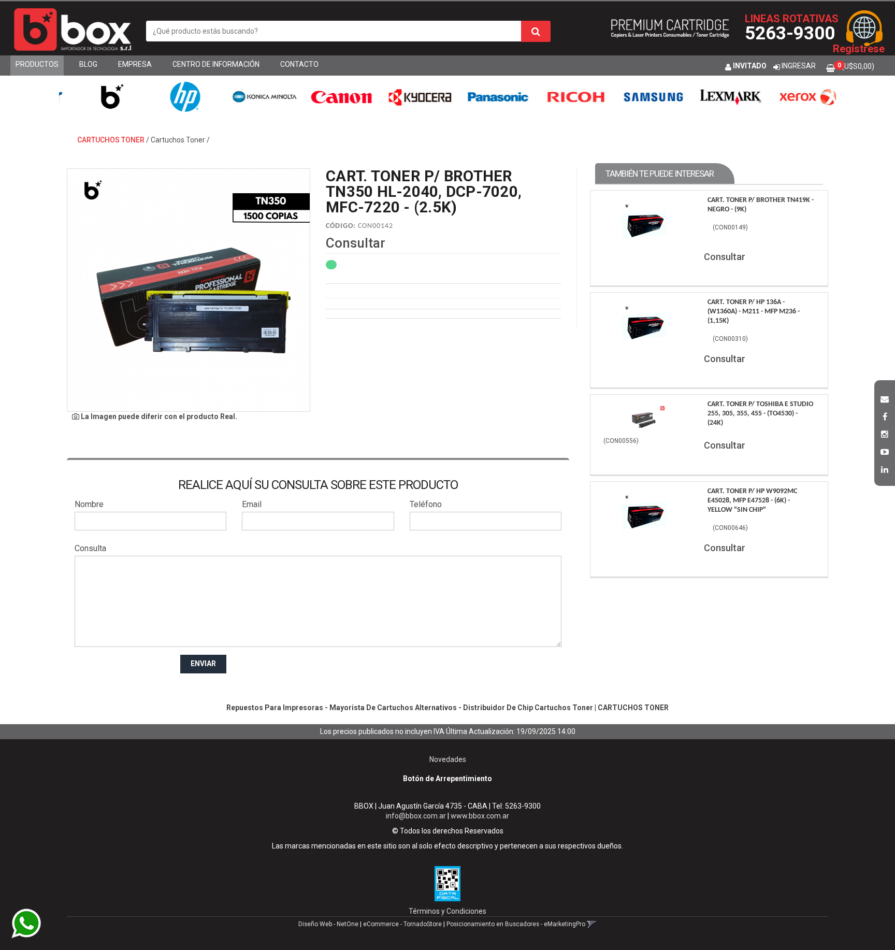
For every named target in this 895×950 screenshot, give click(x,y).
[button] (884, 398)
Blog (88, 64)
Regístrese (859, 48)
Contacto (299, 64)
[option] (98, 96)
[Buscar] (536, 31)
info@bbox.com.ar (416, 816)
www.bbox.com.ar (480, 816)
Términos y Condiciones (447, 911)
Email (252, 504)
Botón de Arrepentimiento (447, 778)
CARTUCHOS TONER (111, 140)
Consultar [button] (355, 243)
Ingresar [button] (799, 66)
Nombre (89, 504)
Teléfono (426, 504)
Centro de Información (215, 64)
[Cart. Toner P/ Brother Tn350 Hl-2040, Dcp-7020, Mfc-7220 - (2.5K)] (188, 290)
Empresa (135, 64)
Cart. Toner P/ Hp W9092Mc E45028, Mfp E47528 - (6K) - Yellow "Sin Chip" (752, 500)
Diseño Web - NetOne (328, 924)
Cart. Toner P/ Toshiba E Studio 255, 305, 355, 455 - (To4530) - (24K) (760, 413)
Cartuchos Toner (178, 140)
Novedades (447, 759)
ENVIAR (203, 663)
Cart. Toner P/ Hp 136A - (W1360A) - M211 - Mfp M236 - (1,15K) (754, 311)
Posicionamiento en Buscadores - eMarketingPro (515, 924)
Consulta (90, 548)
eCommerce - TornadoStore (402, 924)
